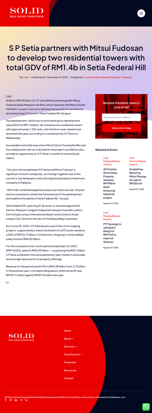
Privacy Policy (74, 397)
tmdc (26, 77)
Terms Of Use (88, 397)
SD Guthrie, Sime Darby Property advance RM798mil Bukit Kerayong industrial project (110, 183)
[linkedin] (16, 400)
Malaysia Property (110, 77)
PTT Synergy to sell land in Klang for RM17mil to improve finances (112, 232)
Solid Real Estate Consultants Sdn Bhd (48, 397)
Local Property (92, 77)
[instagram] (11, 400)
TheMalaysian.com (116, 397)
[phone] (26, 400)
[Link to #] (141, 13)
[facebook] (5, 400)
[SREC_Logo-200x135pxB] (21, 329)
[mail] (21, 400)
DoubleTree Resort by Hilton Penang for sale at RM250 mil (137, 176)
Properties (126, 77)
